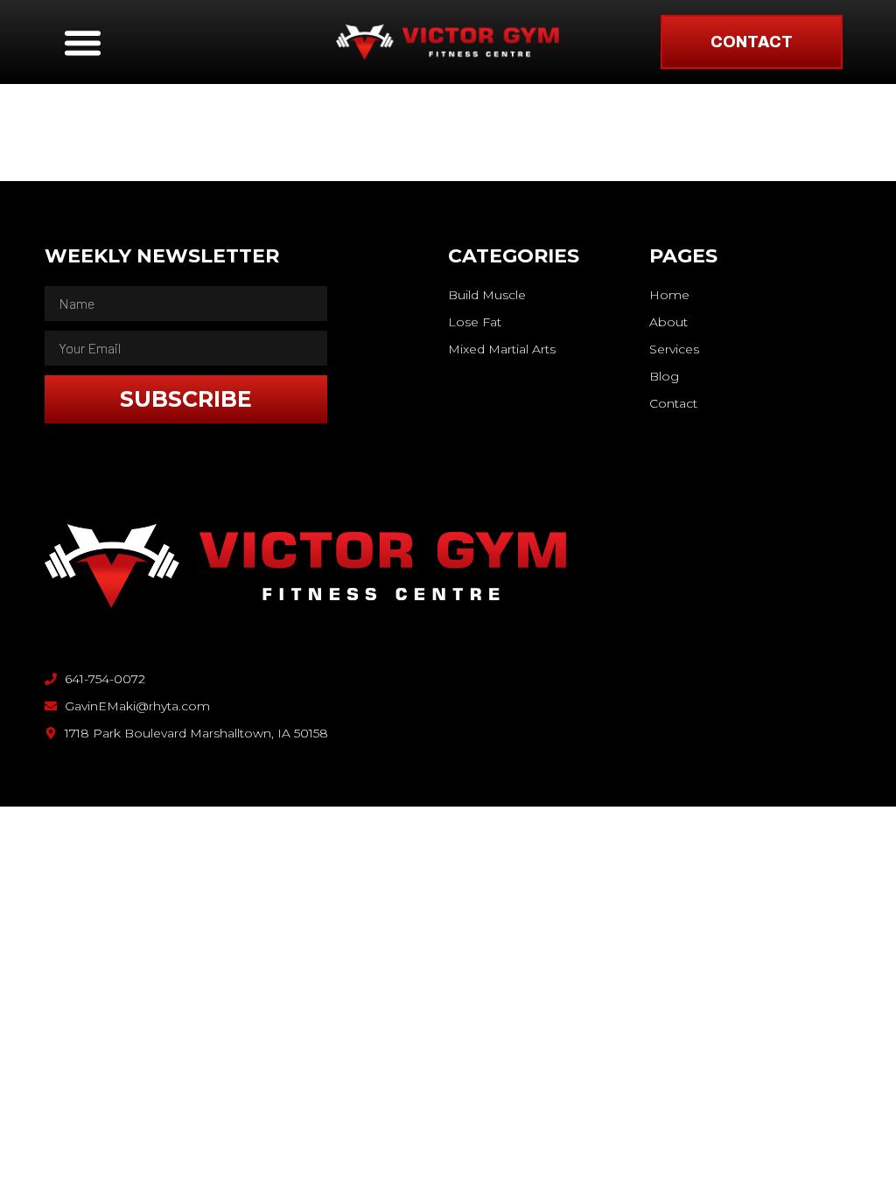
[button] (83, 42)
